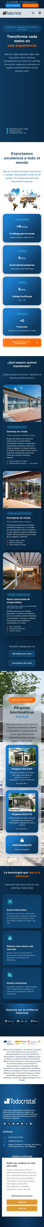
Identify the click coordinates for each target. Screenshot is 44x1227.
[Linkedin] (22, 1124)
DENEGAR (22, 1202)
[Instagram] (9, 1124)
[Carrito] (34, 13)
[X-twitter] (26, 1124)
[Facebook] (5, 1124)
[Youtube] (18, 1124)
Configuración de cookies (22, 1196)
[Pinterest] (31, 1124)
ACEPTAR (22, 1208)
